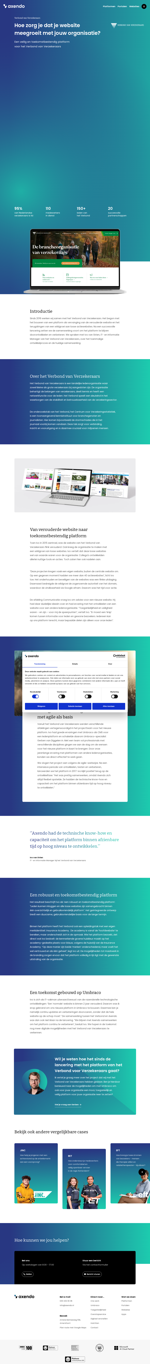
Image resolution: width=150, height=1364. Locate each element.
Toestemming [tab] (39, 664)
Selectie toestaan (75, 706)
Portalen (122, 6)
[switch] (61, 696)
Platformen (109, 6)
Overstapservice (98, 1314)
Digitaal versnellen (99, 1318)
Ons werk (95, 1301)
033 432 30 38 (66, 1301)
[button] (142, 1172)
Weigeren (41, 706)
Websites (134, 6)
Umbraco (95, 1305)
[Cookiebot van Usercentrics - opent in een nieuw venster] (115, 656)
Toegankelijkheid (98, 1309)
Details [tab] (75, 664)
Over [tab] (110, 664)
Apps (123, 1314)
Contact (94, 1327)
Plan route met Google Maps (73, 1327)
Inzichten (95, 1323)
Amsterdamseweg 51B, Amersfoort (70, 1321)
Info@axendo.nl (67, 1305)
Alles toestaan (108, 706)
